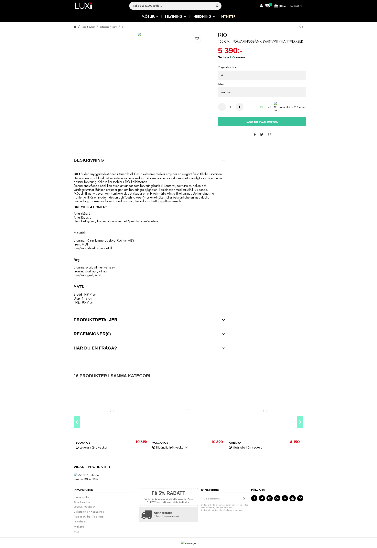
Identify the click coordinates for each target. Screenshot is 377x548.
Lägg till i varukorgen (262, 122)
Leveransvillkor (82, 497)
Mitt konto (79, 526)
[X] (262, 135)
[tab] (149, 160)
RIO (233, 57)
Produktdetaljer (95, 320)
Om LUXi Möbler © (84, 506)
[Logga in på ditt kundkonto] (261, 6)
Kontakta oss (81, 521)
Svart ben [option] (226, 92)
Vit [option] (222, 75)
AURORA (235, 442)
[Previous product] (300, 26)
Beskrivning (89, 160)
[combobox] (262, 75)
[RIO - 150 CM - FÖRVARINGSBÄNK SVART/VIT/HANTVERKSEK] (139, 34)
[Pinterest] (269, 135)
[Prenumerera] (244, 498)
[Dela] (255, 135)
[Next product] (302, 26)
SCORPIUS (83, 442)
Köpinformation (82, 502)
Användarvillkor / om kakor (89, 516)
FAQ (76, 531)
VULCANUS (160, 442)
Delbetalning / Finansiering (89, 511)
